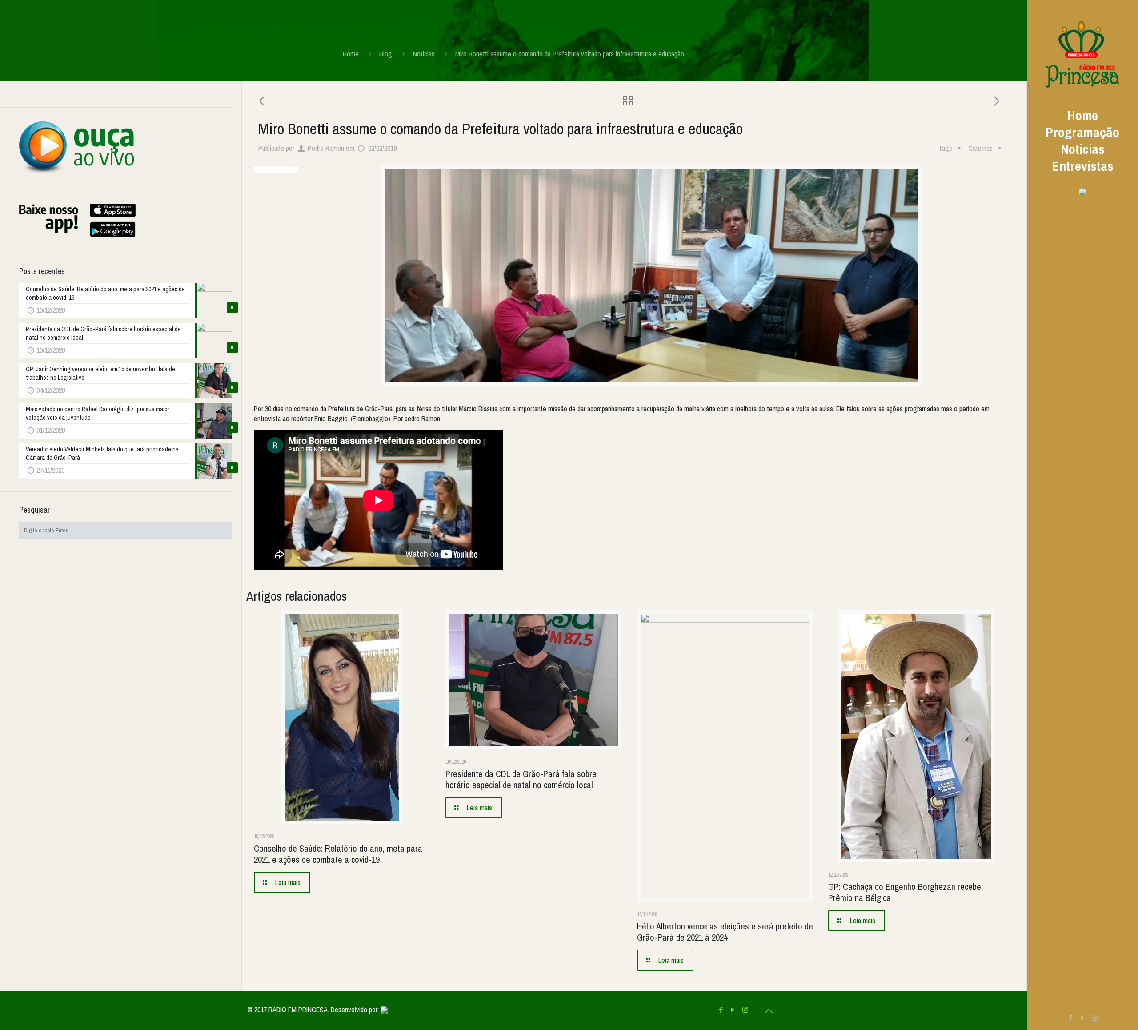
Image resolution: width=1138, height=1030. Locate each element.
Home (351, 54)
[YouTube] (1082, 1017)
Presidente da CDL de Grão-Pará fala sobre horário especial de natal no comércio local (521, 779)
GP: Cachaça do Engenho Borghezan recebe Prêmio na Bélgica (904, 892)
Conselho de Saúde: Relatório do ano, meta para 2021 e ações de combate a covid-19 (338, 853)
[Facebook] (1070, 1017)
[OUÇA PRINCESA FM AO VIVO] (76, 172)
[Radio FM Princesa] (1082, 53)
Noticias (424, 54)
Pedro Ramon (326, 148)
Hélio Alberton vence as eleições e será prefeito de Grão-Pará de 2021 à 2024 (725, 931)
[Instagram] (1094, 1017)
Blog (385, 54)
